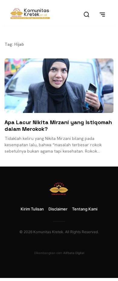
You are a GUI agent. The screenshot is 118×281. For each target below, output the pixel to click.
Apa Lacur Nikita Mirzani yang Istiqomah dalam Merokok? (58, 125)
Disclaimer (57, 209)
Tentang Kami (84, 209)
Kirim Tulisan (32, 209)
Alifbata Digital (73, 253)
